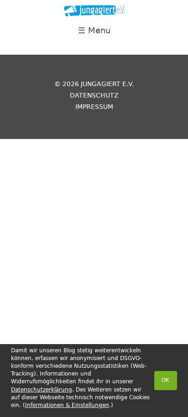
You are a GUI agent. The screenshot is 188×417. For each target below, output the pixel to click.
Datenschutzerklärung (41, 389)
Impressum (94, 106)
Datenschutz (94, 95)
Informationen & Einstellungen (67, 405)
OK (165, 380)
